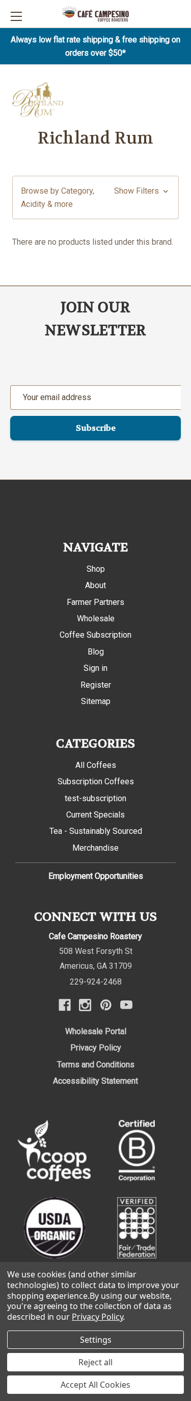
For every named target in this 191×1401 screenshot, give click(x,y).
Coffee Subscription (95, 635)
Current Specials (95, 815)
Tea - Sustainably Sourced (95, 831)
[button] (95, 197)
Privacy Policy (95, 1048)
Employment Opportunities (95, 876)
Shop (96, 569)
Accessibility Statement (95, 1081)
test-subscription (95, 798)
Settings (96, 1339)
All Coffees (95, 765)
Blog (96, 652)
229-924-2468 (96, 982)
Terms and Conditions (95, 1064)
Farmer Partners (95, 602)
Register (95, 685)
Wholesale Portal (95, 1031)
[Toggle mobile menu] (16, 16)
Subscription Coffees (96, 781)
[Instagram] (85, 1005)
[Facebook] (65, 1005)
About (95, 585)
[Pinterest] (106, 1005)
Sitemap (96, 701)
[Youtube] (126, 1005)
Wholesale (96, 618)
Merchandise (95, 848)
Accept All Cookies (95, 1384)
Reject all (95, 1362)
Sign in (95, 668)
